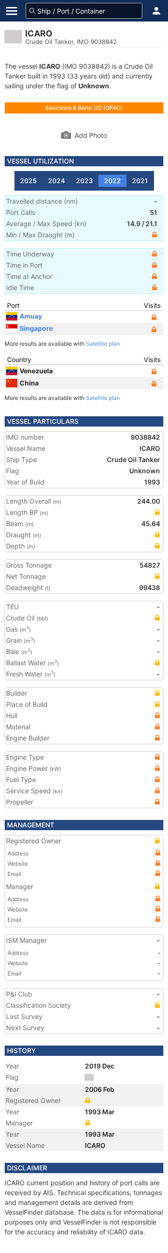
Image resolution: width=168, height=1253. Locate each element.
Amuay (31, 316)
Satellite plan (103, 343)
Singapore (36, 328)
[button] (156, 10)
